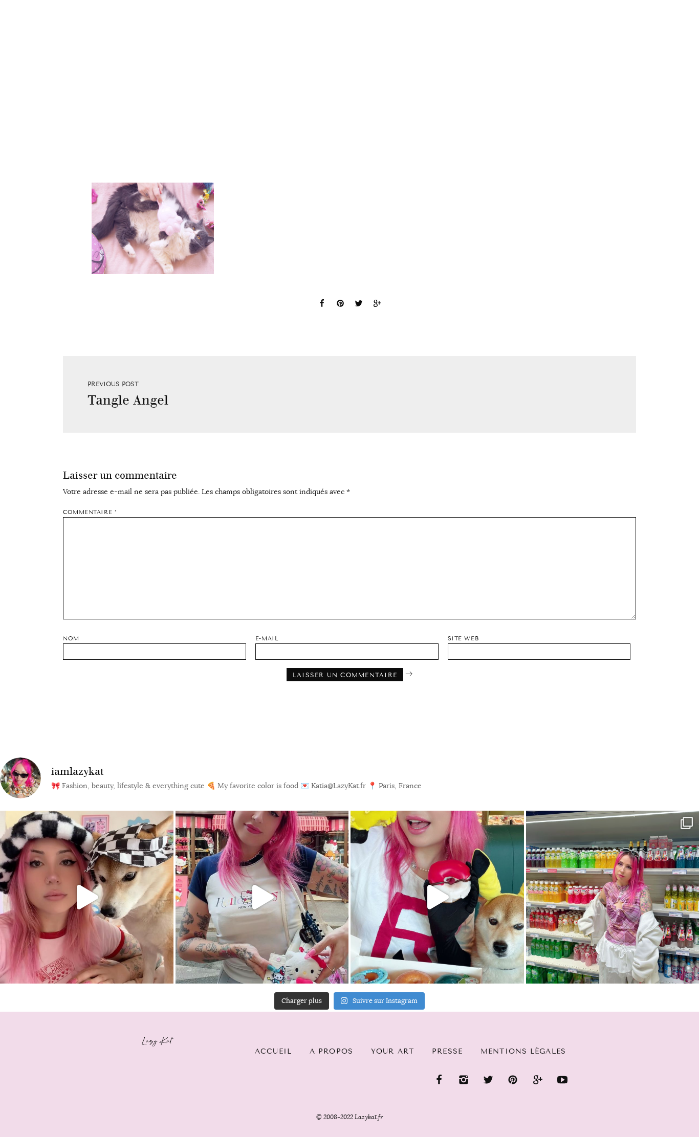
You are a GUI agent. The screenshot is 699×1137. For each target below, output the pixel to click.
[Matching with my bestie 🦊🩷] (86, 897)
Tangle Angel (128, 400)
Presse (633, 5)
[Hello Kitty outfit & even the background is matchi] (262, 897)
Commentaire (90, 512)
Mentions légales (523, 1051)
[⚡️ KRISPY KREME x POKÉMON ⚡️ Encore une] (437, 897)
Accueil (273, 1051)
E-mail (266, 638)
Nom (71, 638)
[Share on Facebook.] (322, 305)
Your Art (392, 1051)
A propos (331, 1051)
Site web (463, 638)
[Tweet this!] (359, 305)
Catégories (46, 16)
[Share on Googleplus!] (377, 305)
